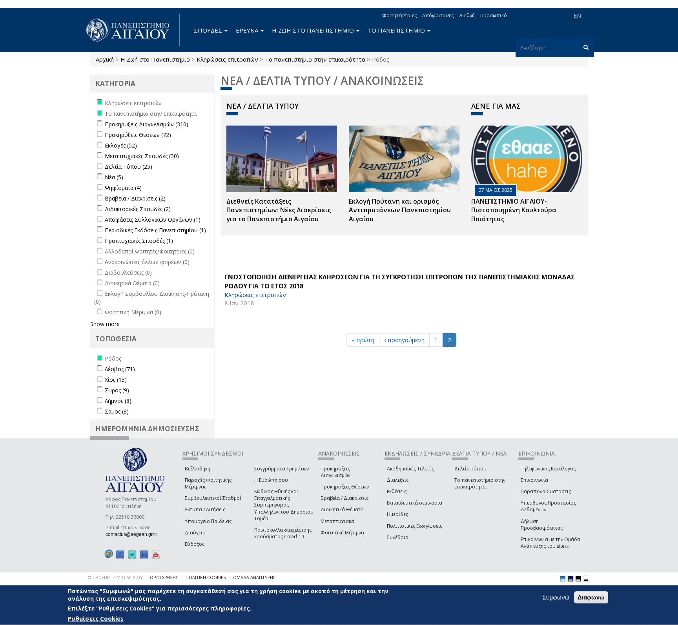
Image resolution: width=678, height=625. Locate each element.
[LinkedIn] (144, 554)
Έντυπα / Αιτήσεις (205, 509)
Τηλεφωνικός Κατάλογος (548, 468)
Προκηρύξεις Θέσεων (345, 486)
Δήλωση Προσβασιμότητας (542, 524)
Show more (105, 324)
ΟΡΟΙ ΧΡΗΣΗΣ (164, 577)
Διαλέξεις (397, 480)
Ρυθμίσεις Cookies (96, 618)
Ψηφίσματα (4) (123, 187)
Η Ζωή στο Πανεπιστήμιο (155, 59)
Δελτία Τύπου (470, 468)
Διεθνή (467, 15)
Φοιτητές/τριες (399, 15)
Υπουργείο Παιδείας (208, 521)
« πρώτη (363, 340)
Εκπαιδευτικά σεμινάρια (414, 502)
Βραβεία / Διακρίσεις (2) (135, 198)
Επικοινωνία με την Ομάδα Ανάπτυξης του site (550, 542)
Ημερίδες (397, 514)
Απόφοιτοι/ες (438, 15)
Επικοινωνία (534, 480)
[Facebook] (120, 554)
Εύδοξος (194, 544)
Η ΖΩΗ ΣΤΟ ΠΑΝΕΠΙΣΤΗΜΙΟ (313, 30)
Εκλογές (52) (121, 145)
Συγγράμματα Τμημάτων (281, 468)
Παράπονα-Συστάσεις (546, 491)
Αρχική (105, 59)
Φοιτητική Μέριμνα (342, 532)
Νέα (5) (114, 177)
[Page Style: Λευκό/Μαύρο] (578, 579)
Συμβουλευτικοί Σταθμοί (213, 498)
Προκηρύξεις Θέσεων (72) (138, 134)
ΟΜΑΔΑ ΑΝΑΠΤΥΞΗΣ (254, 577)
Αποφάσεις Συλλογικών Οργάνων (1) (152, 219)
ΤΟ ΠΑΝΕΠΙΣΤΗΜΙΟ (397, 30)
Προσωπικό (493, 15)
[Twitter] (132, 554)
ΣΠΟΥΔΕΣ (209, 30)
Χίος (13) (116, 379)
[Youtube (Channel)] (155, 554)
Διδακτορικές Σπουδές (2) (138, 209)
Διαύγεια (195, 532)
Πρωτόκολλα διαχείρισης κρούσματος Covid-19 (283, 533)
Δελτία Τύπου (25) (128, 166)
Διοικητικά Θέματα (342, 509)
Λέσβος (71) (120, 369)
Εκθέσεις (396, 491)
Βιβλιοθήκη (197, 468)
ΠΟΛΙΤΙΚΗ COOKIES (206, 577)
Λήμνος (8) (118, 401)
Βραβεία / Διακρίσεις (344, 498)
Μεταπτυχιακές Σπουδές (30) (142, 156)
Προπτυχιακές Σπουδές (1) (139, 240)
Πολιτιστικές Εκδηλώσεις (414, 526)
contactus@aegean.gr (131, 534)
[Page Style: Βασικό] (563, 579)
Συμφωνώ (555, 597)
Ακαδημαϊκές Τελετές (410, 468)
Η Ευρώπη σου (271, 480)
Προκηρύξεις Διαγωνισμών (335, 472)
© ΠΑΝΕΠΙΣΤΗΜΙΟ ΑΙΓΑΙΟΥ (115, 577)
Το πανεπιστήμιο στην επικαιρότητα (315, 59)
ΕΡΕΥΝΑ (248, 30)
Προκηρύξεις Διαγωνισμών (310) (146, 124)
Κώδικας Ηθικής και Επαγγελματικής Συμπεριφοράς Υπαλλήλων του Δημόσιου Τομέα (283, 505)
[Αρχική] (132, 30)
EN (577, 15)
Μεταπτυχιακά (337, 521)
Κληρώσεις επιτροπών (227, 59)
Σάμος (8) (117, 411)
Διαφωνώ (591, 597)
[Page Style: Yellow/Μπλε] (570, 579)
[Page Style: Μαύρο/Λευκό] (586, 579)
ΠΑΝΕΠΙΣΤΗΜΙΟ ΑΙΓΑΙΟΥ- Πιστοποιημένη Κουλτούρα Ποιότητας (513, 210)
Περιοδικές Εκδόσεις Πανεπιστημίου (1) (155, 230)
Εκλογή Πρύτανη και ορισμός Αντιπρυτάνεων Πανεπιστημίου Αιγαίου (400, 210)
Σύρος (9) (117, 390)
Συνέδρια (397, 537)
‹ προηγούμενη (404, 340)
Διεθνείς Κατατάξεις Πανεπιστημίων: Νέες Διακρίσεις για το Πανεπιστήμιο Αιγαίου (278, 210)
